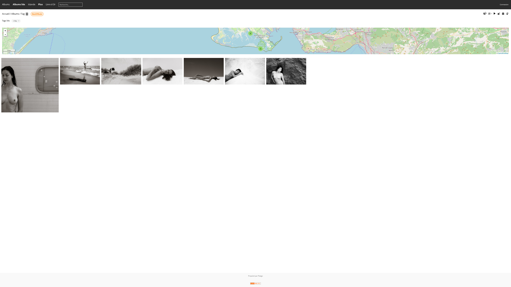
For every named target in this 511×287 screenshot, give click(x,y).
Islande (31, 4)
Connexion (504, 4)
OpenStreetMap (503, 53)
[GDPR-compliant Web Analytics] (255, 284)
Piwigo (260, 276)
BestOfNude (37, 14)
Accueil (5, 13)
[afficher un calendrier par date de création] (503, 13)
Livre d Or (50, 4)
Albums (6, 4)
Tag (23, 13)
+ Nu (16, 21)
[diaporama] (494, 13)
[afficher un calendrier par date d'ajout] (498, 13)
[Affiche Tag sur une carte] (507, 13)
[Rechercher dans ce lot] (485, 13)
